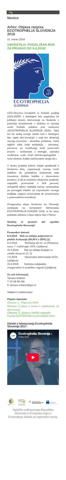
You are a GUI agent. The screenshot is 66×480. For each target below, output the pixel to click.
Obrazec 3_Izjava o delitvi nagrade (29, 312)
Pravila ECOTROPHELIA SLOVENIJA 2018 (31, 316)
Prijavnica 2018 (29, 302)
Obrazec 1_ (13, 302)
